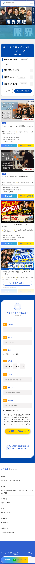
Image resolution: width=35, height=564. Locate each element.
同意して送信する (18, 431)
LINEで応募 (19, 559)
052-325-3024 (19, 449)
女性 (17, 354)
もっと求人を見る (16, 283)
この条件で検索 (24, 91)
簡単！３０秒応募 (25, 145)
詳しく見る (8, 145)
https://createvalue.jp (7, 532)
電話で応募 (7, 559)
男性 (7, 354)
